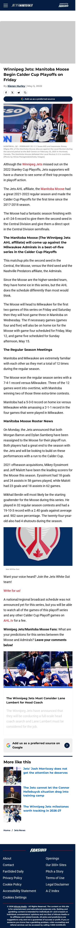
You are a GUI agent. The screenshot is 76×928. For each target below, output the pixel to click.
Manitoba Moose (53, 189)
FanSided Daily (13, 871)
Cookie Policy (12, 884)
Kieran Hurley (16, 86)
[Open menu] (6, 5)
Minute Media (20, 906)
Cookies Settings (15, 897)
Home (7, 830)
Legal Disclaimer (57, 884)
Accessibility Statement (19, 891)
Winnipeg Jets (32, 164)
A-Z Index (52, 891)
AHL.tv (8, 620)
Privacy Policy (12, 878)
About (7, 858)
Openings (52, 858)
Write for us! (12, 591)
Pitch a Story (54, 871)
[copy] (25, 92)
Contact (8, 865)
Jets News (19, 830)
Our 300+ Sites (56, 865)
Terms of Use (55, 878)
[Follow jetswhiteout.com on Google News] (67, 745)
